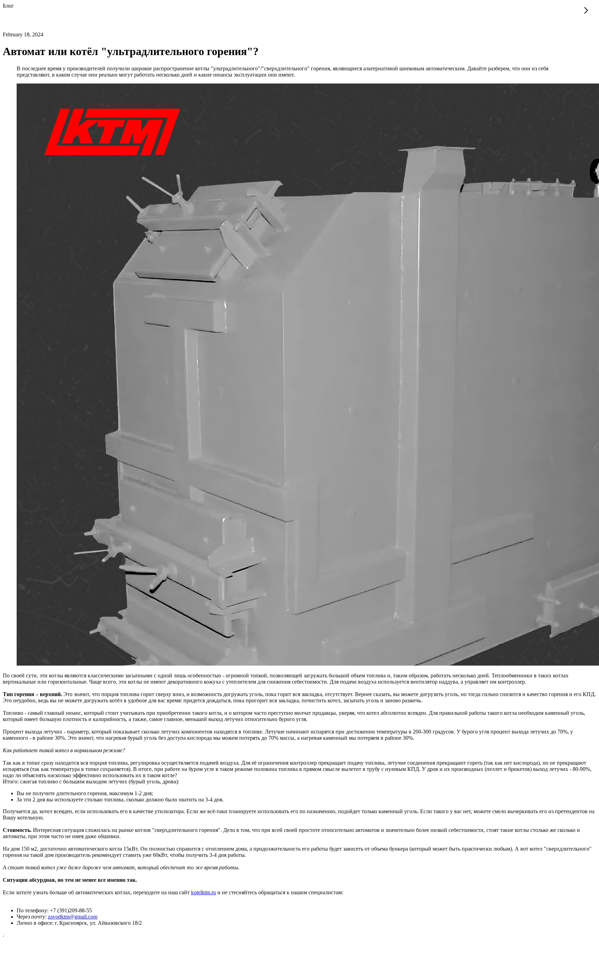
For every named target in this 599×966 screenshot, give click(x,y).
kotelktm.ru (203, 892)
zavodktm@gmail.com (72, 917)
